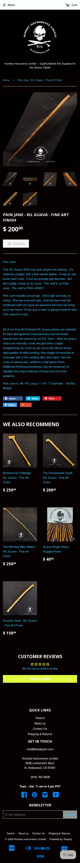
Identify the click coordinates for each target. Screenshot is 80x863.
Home (6, 80)
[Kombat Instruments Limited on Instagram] (45, 796)
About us (40, 723)
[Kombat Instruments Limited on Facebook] (24, 796)
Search (40, 718)
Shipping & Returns (40, 734)
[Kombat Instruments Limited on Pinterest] (34, 796)
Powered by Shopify (61, 839)
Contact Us (40, 728)
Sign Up (70, 814)
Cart (74, 5)
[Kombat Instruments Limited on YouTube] (56, 796)
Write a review (40, 679)
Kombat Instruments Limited (30, 839)
